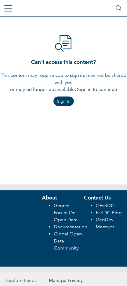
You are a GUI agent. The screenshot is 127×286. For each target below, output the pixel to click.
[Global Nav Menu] (8, 8)
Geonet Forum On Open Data (66, 212)
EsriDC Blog (109, 212)
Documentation (70, 227)
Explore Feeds (21, 280)
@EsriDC (105, 205)
